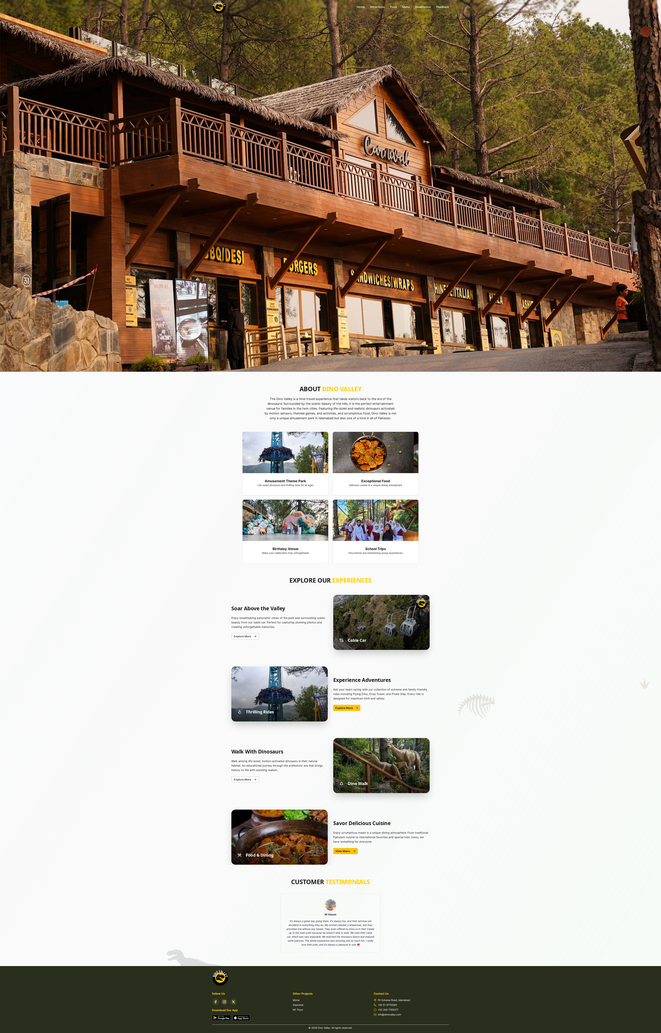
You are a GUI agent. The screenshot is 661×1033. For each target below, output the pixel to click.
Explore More (242, 636)
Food (393, 7)
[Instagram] (224, 1001)
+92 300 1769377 (388, 1009)
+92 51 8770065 (387, 1004)
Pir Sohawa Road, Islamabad (394, 1000)
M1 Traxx (298, 1009)
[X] (233, 1001)
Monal (296, 1000)
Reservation (423, 7)
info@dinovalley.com (389, 1014)
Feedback (442, 7)
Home (361, 7)
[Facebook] (215, 1001)
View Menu (342, 851)
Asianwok (298, 1004)
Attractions (377, 7)
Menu (406, 7)
